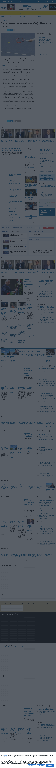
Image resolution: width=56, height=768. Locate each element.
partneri (5, 755)
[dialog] (28, 760)
